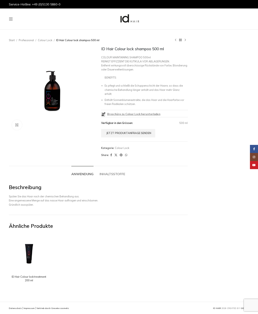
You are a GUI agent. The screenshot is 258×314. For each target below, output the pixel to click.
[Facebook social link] (111, 155)
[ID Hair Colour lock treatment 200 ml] (29, 253)
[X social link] (116, 155)
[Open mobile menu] (11, 19)
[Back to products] (180, 40)
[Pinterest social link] (121, 155)
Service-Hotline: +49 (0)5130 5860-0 (34, 4)
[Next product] (185, 40)
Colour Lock (45, 40)
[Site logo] (129, 18)
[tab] (82, 172)
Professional (26, 40)
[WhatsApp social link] (126, 155)
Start (12, 40)
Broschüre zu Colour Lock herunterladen (133, 114)
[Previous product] (175, 40)
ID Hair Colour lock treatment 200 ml (29, 278)
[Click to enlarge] (17, 125)
